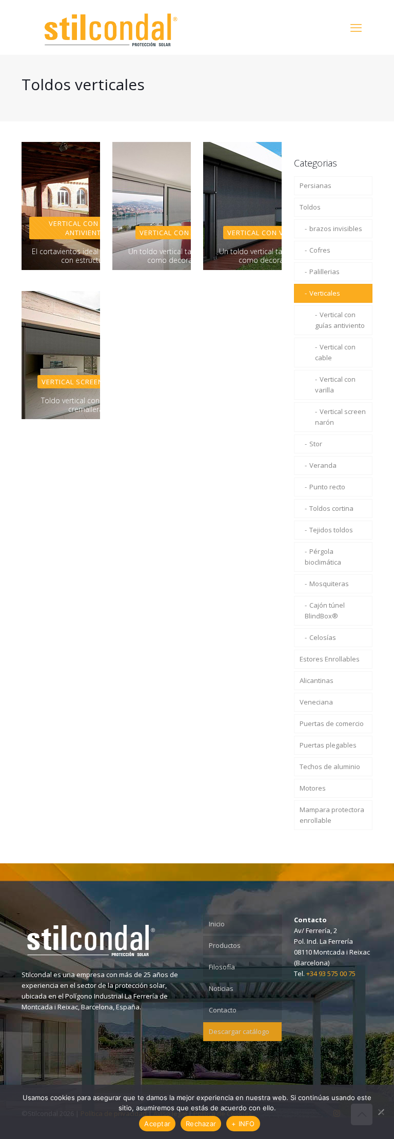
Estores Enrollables (330, 659)
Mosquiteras (329, 583)
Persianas (315, 185)
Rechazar (201, 1124)
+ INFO (243, 1124)
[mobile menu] (356, 27)
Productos (225, 945)
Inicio (217, 923)
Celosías (322, 637)
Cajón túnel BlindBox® (325, 610)
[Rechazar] (381, 1112)
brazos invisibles (335, 228)
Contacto (223, 1009)
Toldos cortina (331, 508)
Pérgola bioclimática (323, 557)
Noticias (221, 988)
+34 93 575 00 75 (331, 973)
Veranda (323, 465)
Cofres (319, 250)
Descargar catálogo (239, 1031)
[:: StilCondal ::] (111, 27)
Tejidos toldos (331, 529)
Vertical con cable (335, 352)
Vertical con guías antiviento (340, 320)
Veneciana (316, 702)
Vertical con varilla (335, 385)
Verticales (324, 293)
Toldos (310, 207)
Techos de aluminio (330, 766)
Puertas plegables (328, 745)
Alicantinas (316, 680)
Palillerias (324, 271)
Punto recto (327, 486)
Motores (313, 788)
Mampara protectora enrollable (332, 815)
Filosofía (222, 966)
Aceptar (157, 1124)
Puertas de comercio (332, 723)
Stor (315, 443)
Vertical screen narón (340, 417)
